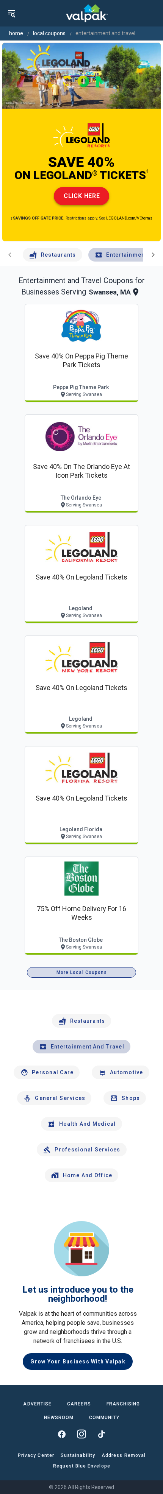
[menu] (11, 13)
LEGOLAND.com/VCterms (129, 218)
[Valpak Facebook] (62, 1434)
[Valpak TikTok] (101, 1434)
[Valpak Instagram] (81, 1434)
